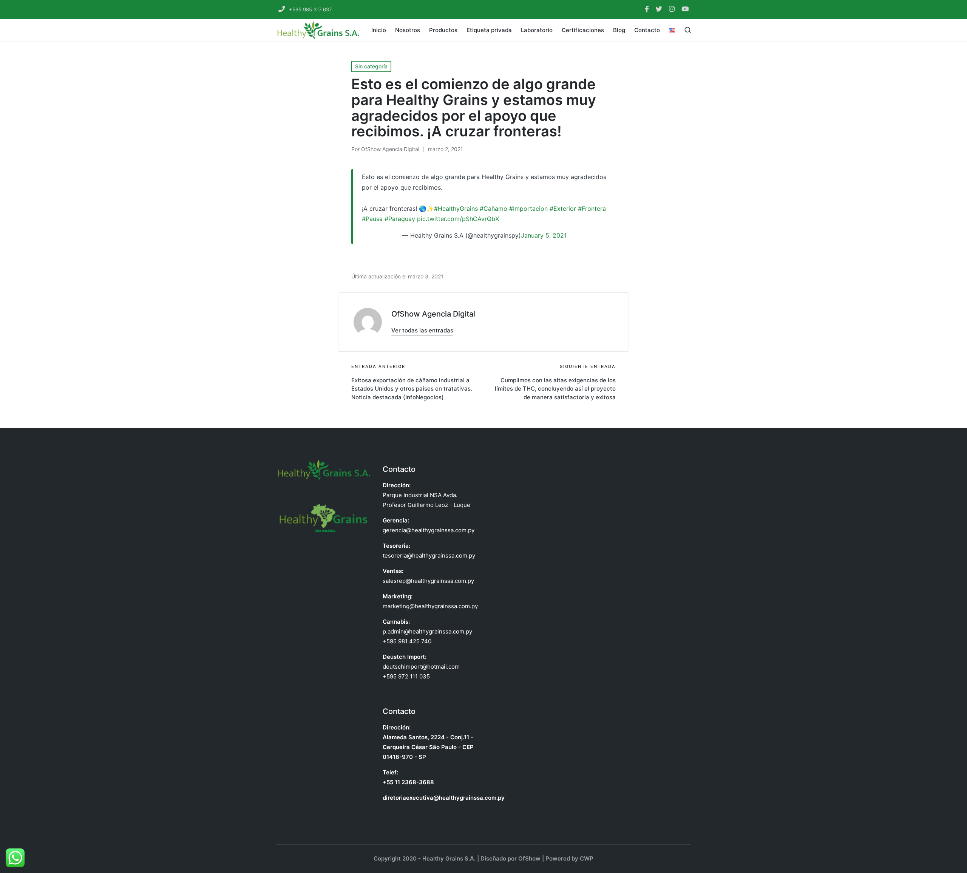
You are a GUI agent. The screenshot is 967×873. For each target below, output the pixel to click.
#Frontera (592, 208)
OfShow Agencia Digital (433, 313)
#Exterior (563, 208)
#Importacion (528, 208)
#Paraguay (400, 218)
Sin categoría (371, 66)
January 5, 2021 (544, 235)
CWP (586, 858)
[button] (422, 330)
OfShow (529, 858)
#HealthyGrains (456, 208)
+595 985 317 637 (309, 9)
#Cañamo (493, 208)
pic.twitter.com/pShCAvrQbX (458, 218)
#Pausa (372, 218)
